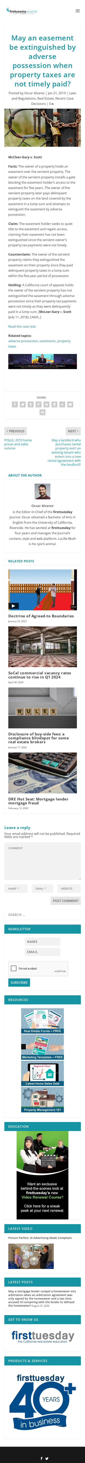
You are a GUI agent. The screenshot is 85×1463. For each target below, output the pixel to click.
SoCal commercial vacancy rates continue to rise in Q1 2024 (39, 674)
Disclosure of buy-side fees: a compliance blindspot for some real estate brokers (38, 738)
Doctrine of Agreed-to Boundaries (41, 616)
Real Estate (45, 98)
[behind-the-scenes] (42, 1175)
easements (47, 341)
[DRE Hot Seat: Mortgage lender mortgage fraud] (42, 773)
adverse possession (23, 341)
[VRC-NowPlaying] (42, 373)
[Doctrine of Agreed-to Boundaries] (42, 589)
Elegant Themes (36, 1452)
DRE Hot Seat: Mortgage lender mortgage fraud (38, 801)
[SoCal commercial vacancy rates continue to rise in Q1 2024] (42, 646)
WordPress (68, 1452)
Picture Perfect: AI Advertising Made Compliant (40, 1238)
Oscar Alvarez (34, 93)
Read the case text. (22, 326)
